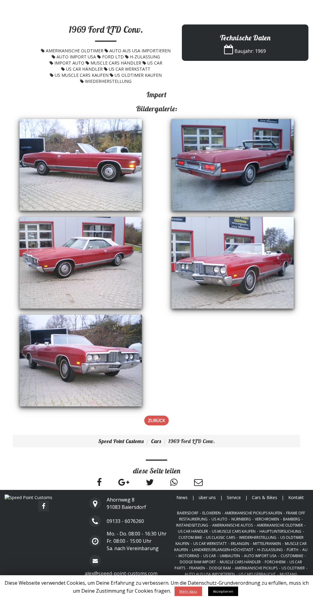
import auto (69, 63)
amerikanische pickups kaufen (253, 513)
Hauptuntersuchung (280, 531)
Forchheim (275, 562)
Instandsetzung (192, 525)
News (190, 7)
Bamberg (291, 519)
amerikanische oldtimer (74, 51)
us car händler (84, 69)
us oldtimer (293, 568)
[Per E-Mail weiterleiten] (198, 484)
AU (304, 549)
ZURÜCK (156, 420)
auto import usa (76, 57)
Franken (197, 568)
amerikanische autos (232, 525)
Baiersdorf (187, 513)
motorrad (189, 555)
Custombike (292, 555)
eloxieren (211, 513)
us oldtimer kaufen (138, 75)
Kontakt (299, 7)
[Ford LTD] (81, 164)
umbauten (230, 555)
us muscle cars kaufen (82, 75)
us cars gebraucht (257, 574)
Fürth (292, 549)
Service (240, 7)
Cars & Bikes (269, 7)
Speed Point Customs (27, 7)
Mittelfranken (267, 543)
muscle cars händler (115, 63)
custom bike (190, 537)
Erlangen (240, 543)
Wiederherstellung (108, 81)
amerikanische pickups (256, 568)
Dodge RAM (220, 568)
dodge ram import (198, 562)
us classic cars (220, 537)
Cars (156, 441)
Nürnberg (241, 519)
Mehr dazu (188, 591)
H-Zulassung (145, 57)
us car (154, 63)
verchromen (267, 519)
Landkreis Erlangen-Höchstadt (222, 549)
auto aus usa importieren (140, 51)
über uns (214, 7)
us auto (219, 519)
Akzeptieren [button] (223, 591)
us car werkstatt (129, 69)
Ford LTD (113, 57)
